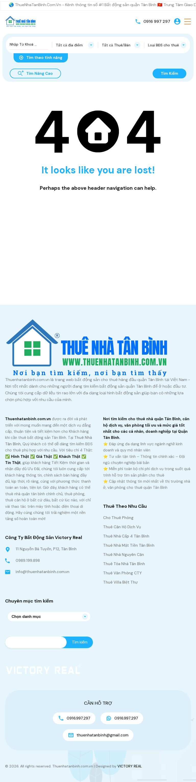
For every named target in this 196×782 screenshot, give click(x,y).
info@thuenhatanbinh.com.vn (42, 571)
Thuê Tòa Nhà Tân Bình (124, 563)
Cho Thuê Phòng (118, 517)
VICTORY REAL (129, 766)
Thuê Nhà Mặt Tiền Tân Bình (128, 545)
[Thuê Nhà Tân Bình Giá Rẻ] (20, 21)
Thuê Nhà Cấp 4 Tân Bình (126, 536)
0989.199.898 (28, 560)
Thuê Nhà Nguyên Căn (123, 554)
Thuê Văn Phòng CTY (122, 573)
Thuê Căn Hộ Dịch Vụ (122, 527)
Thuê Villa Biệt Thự (120, 582)
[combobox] (75, 45)
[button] (187, 21)
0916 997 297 (156, 21)
